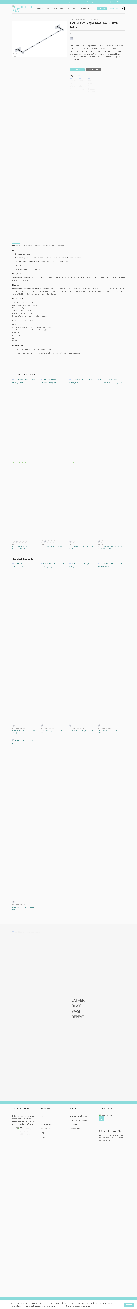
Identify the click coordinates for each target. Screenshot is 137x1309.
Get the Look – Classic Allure (110, 1131)
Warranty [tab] (37, 245)
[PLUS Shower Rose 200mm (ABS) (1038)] (82, 459)
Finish (72, 34)
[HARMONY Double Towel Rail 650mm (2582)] (111, 643)
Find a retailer (78, 2)
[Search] (109, 2)
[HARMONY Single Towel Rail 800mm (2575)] (25, 643)
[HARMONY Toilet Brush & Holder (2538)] (25, 819)
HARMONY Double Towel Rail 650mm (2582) (111, 732)
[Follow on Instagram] (98, 2)
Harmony (95, 19)
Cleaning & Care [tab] (48, 245)
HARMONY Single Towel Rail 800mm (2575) (25, 732)
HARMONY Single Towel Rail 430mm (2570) (53, 732)
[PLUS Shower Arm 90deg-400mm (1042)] (54, 459)
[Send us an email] (100, 2)
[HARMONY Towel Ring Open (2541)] (82, 643)
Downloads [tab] (60, 245)
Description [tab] (16, 245)
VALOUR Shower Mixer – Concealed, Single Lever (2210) (110, 547)
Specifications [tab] (27, 245)
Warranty (89, 2)
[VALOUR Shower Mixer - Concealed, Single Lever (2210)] (111, 459)
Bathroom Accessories (83, 19)
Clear (123, 32)
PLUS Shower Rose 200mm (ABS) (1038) (81, 547)
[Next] (124, 466)
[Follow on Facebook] (96, 2)
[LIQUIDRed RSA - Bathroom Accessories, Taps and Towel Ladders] (23, 8)
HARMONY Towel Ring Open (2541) (81, 731)
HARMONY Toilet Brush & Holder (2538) (23, 908)
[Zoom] (15, 55)
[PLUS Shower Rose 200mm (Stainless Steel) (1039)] (25, 459)
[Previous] (12, 466)
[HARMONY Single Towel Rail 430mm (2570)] (54, 643)
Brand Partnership (63, 2)
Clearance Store (86, 9)
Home (72, 19)
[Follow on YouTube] (102, 2)
